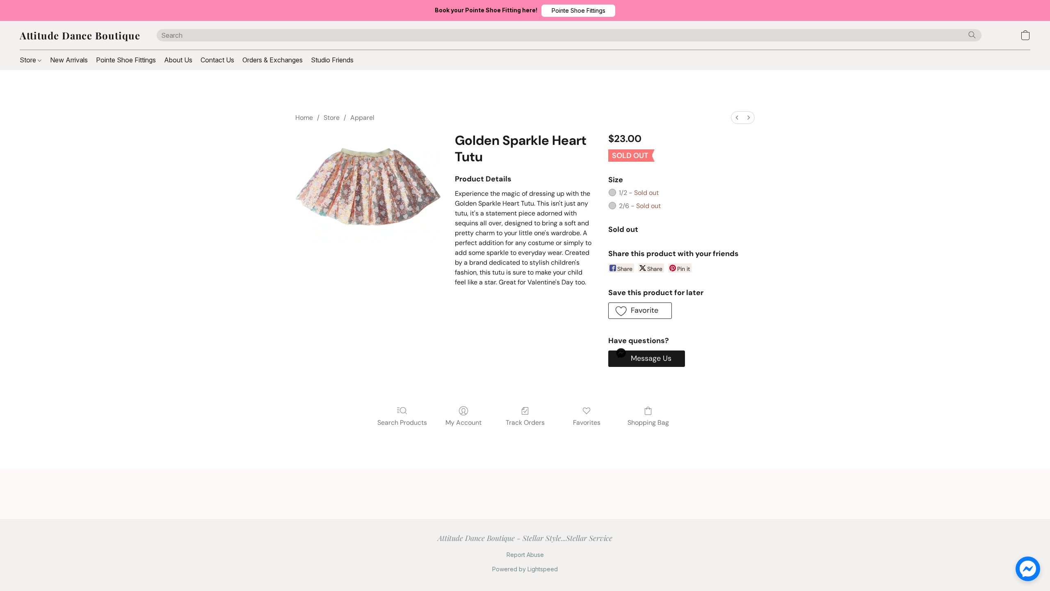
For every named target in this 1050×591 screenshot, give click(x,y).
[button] (578, 11)
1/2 (639, 192)
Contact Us (217, 60)
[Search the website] (972, 35)
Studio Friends (332, 60)
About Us (178, 60)
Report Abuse (525, 554)
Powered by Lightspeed (525, 569)
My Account (463, 422)
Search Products (402, 422)
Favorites (586, 422)
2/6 (640, 206)
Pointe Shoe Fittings (126, 60)
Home (304, 117)
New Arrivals (69, 60)
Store (29, 60)
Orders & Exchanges (272, 60)
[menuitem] (737, 118)
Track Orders (525, 422)
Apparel (362, 117)
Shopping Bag (648, 422)
